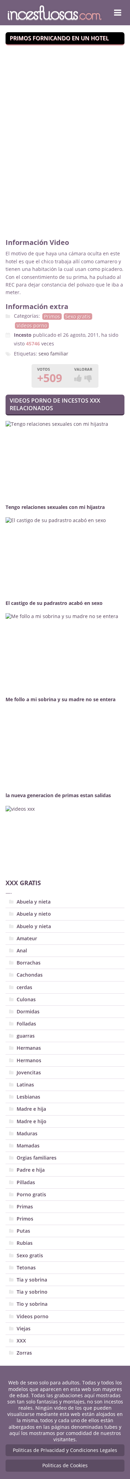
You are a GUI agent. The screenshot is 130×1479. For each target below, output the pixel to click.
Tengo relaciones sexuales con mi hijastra (55, 507)
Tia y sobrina (32, 1279)
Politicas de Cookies (65, 1465)
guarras (26, 1035)
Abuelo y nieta (34, 926)
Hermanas (29, 1048)
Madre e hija (31, 1109)
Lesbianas (28, 1096)
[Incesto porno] (55, 12)
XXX (21, 1340)
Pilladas (26, 1182)
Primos (52, 316)
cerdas (24, 987)
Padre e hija (31, 1170)
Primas (25, 1206)
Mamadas (28, 1145)
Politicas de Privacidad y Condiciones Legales (65, 1450)
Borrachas (29, 962)
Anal (22, 950)
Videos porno (32, 325)
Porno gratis (31, 1194)
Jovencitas (29, 1072)
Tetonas (26, 1267)
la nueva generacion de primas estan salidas (58, 795)
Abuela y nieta (34, 901)
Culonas (26, 999)
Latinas (25, 1084)
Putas (23, 1230)
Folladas (26, 1023)
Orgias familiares (37, 1157)
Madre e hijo (31, 1121)
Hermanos (29, 1060)
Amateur (27, 938)
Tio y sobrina (32, 1304)
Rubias (25, 1243)
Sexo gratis (77, 316)
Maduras (27, 1133)
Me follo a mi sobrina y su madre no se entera (60, 699)
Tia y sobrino (32, 1291)
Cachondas (30, 974)
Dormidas (28, 1011)
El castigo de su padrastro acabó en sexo (54, 603)
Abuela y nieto (34, 913)
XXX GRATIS (23, 883)
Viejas (24, 1328)
